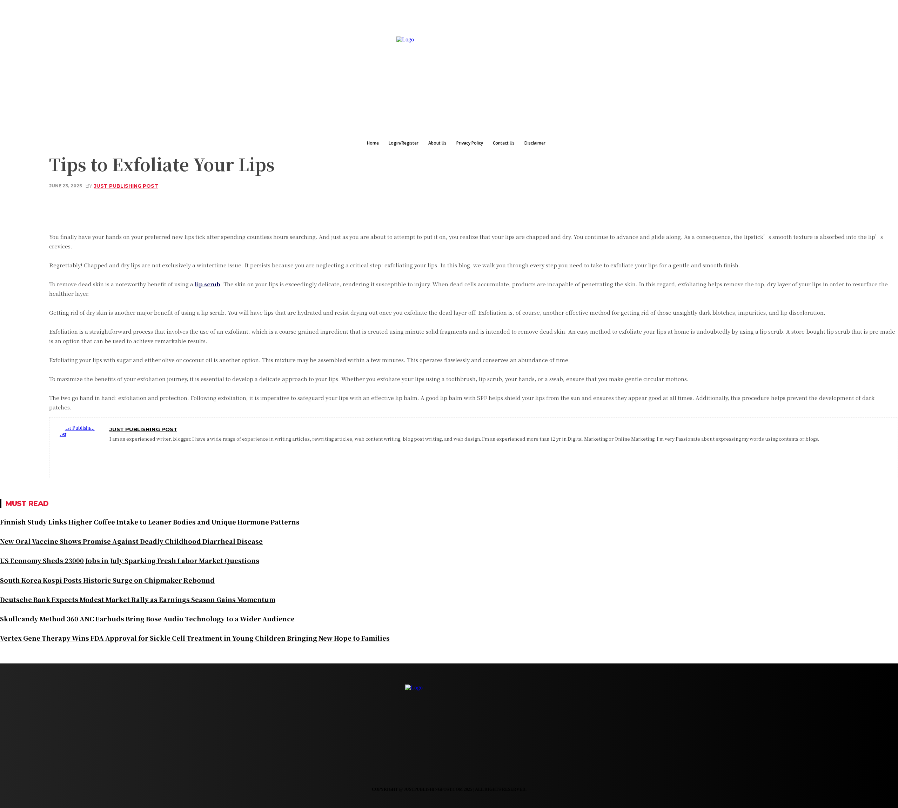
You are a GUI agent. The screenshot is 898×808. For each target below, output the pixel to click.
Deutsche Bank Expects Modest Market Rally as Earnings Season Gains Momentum (137, 599)
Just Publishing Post (126, 185)
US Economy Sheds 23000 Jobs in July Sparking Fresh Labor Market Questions (129, 560)
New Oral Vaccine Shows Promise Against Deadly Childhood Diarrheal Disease (131, 541)
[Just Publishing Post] (79, 447)
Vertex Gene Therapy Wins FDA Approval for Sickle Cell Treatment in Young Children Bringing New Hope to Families (195, 637)
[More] (269, 202)
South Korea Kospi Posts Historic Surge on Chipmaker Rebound (107, 580)
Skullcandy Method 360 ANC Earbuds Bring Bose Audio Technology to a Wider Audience (147, 618)
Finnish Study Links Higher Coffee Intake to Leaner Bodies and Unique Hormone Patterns (150, 521)
